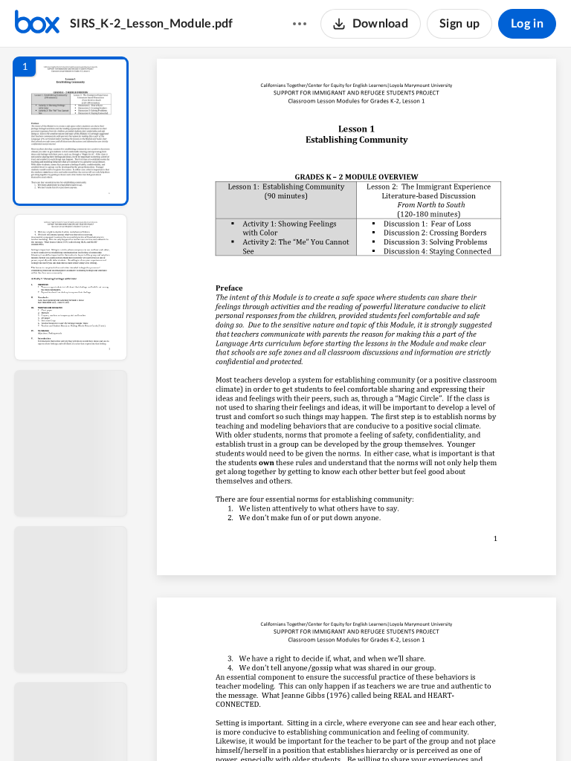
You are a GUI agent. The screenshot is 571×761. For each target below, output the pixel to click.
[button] (70, 131)
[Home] (37, 24)
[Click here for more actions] (299, 24)
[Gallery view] (467, 724)
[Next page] (327, 725)
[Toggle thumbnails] (220, 724)
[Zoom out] (358, 725)
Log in (527, 24)
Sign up (459, 24)
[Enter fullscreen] (494, 724)
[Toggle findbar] (247, 724)
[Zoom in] (409, 725)
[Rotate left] (439, 724)
